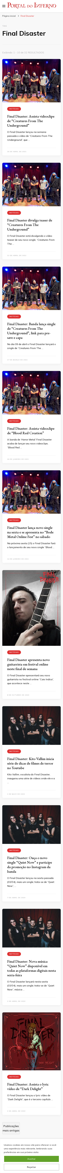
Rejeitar (31, 1167)
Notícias (14, 109)
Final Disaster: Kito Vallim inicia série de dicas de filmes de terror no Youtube (30, 763)
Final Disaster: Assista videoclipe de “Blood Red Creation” (30, 430)
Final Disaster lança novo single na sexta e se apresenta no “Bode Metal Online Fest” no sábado (30, 532)
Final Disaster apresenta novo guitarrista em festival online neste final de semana (28, 664)
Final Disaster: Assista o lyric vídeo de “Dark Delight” (28, 1086)
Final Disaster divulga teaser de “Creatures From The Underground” (29, 225)
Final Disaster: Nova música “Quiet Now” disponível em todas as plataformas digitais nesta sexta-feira (31, 968)
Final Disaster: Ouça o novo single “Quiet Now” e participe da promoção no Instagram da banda (29, 864)
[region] (31, 1156)
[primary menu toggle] (3, 6)
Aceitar (31, 1159)
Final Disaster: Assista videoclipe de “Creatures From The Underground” (30, 121)
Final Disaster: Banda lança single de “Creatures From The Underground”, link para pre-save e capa (31, 331)
